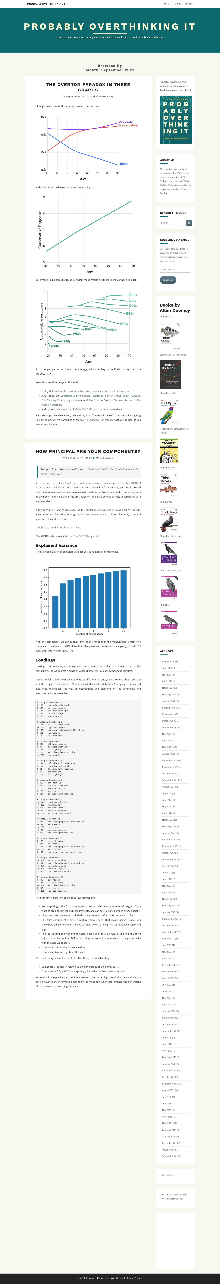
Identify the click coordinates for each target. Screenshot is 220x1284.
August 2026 (168, 661)
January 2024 (168, 832)
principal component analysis (92, 514)
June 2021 (167, 991)
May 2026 (166, 674)
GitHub (178, 3)
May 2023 (166, 885)
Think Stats (166, 316)
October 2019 (169, 1077)
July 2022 (167, 945)
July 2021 (167, 984)
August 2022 (168, 938)
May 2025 (166, 733)
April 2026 (167, 681)
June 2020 (167, 1044)
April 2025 (167, 740)
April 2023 (167, 892)
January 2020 (168, 1063)
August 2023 (168, 865)
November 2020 (170, 1017)
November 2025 (170, 714)
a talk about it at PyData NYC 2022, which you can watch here (88, 409)
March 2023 (168, 898)
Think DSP (165, 604)
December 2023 (170, 839)
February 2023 (169, 905)
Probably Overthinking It (47, 4)
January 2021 (168, 1011)
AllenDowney (105, 96)
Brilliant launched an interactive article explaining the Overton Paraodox (89, 391)
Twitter (166, 3)
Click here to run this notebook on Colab (57, 527)
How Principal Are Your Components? (88, 451)
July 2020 (167, 1037)
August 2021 (168, 978)
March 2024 (168, 819)
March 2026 (168, 687)
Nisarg (138, 1277)
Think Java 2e (167, 501)
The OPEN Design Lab (86, 536)
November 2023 (170, 846)
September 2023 (170, 859)
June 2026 (167, 667)
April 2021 (167, 1004)
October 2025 (169, 720)
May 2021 (166, 997)
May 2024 (166, 806)
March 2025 (168, 747)
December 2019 (170, 1070)
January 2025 (168, 753)
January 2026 (168, 700)
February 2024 (169, 826)
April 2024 (167, 813)
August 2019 (168, 1090)
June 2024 (167, 799)
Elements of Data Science (173, 354)
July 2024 (167, 793)
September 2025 (170, 727)
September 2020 (170, 1030)
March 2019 (168, 1123)
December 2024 (170, 760)
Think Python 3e (168, 393)
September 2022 (170, 931)
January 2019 (168, 1136)
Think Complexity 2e (170, 570)
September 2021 (170, 971)
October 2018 (169, 1149)
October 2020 (169, 1024)
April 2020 (167, 1050)
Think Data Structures (171, 536)
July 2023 (167, 872)
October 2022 (169, 925)
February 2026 (169, 694)
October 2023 (169, 852)
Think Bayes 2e (167, 467)
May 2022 (166, 951)
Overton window (89, 420)
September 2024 (170, 780)
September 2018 (170, 1156)
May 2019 (166, 1110)
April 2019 (167, 1116)
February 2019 (169, 1129)
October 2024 (169, 773)
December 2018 (170, 1143)
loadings (57, 666)
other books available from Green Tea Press (175, 189)
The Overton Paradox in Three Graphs (88, 87)
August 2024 (168, 786)
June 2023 (167, 879)
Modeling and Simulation (100, 510)
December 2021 (170, 964)
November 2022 (170, 918)
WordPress (117, 1277)
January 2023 (168, 912)
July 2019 (167, 1096)
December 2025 (170, 707)
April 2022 (167, 958)
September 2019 (170, 1083)
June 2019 (167, 1103)
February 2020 (169, 1057)
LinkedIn (189, 3)
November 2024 (170, 766)
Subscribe (168, 279)
